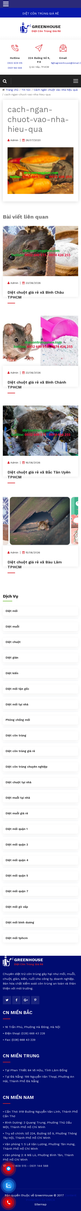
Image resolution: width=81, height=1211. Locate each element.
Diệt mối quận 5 (17, 875)
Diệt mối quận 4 (17, 860)
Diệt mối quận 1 (17, 829)
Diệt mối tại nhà (17, 704)
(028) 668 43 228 (33, 1033)
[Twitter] (7, 1000)
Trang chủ (12, 89)
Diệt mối (12, 611)
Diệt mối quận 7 (17, 891)
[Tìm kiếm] (7, 81)
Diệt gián (12, 657)
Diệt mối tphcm (17, 938)
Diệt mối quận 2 (17, 844)
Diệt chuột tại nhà (18, 782)
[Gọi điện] (8, 1202)
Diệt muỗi (12, 626)
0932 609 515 (14, 63)
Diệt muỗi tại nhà (18, 797)
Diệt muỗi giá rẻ (17, 813)
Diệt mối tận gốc (17, 689)
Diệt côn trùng (16, 735)
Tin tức (26, 89)
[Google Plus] (26, 1000)
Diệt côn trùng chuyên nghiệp (26, 766)
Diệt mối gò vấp (17, 907)
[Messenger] (8, 1168)
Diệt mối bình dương (20, 922)
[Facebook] (16, 1000)
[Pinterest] (35, 1000)
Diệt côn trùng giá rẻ (20, 751)
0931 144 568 (15, 68)
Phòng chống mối (18, 720)
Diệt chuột (13, 642)
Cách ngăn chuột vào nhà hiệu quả (56, 89)
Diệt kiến (12, 673)
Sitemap (40, 1204)
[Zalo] (8, 1185)
